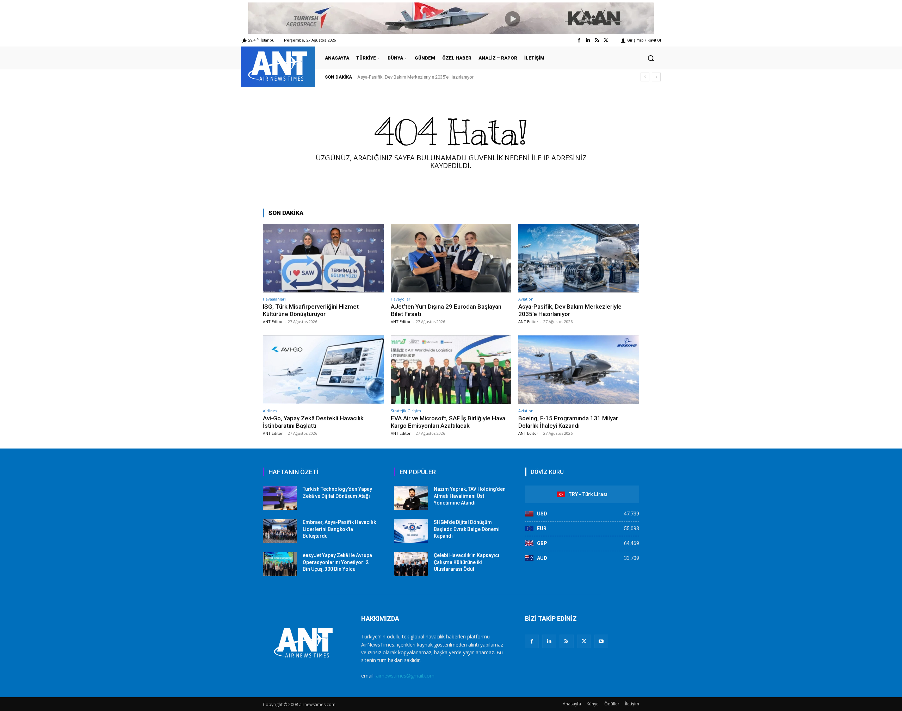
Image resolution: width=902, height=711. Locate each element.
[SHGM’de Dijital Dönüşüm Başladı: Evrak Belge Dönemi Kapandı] (411, 531)
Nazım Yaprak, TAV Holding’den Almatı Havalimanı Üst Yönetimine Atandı (470, 496)
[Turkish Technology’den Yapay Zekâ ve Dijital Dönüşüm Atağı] (280, 498)
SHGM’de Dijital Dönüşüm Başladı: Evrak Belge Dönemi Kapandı (467, 529)
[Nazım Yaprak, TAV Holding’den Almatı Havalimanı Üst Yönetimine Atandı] (411, 498)
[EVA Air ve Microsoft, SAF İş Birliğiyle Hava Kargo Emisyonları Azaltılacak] (451, 369)
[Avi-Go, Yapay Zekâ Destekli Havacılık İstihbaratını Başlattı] (323, 369)
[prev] (645, 77)
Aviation (525, 299)
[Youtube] (601, 641)
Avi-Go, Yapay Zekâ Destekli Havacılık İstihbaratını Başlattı (313, 422)
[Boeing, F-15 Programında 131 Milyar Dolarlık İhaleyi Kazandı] (578, 369)
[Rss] (597, 40)
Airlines (270, 411)
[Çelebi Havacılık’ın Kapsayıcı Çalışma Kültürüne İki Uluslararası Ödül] (411, 564)
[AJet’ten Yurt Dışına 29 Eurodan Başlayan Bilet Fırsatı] (451, 258)
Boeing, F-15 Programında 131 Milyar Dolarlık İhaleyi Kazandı (568, 422)
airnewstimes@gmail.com (405, 675)
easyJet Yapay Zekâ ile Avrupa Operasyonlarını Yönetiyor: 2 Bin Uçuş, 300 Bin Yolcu (337, 562)
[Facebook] (579, 40)
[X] (584, 641)
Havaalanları (274, 299)
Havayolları (401, 299)
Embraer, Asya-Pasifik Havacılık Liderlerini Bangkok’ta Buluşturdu (339, 529)
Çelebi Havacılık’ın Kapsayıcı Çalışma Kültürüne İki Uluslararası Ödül (466, 562)
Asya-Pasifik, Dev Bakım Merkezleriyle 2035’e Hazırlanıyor (415, 77)
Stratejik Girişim (406, 411)
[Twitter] (605, 40)
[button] (651, 58)
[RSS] (566, 641)
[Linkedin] (587, 40)
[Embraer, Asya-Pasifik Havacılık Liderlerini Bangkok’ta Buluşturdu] (280, 531)
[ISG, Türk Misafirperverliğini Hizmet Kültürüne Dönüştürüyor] (323, 258)
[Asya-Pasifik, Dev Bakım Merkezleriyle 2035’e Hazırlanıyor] (578, 258)
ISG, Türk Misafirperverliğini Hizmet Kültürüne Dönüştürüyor (311, 310)
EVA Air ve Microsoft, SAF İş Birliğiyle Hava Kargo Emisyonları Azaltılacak (448, 422)
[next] (656, 77)
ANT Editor (273, 321)
